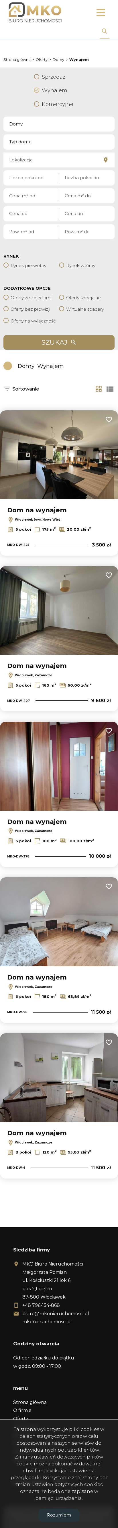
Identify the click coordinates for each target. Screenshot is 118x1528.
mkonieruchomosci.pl (47, 1321)
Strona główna (30, 1402)
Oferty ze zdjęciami (31, 297)
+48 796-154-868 (41, 1305)
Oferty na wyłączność (33, 321)
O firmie (22, 1410)
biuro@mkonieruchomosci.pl (55, 1313)
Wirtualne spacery (85, 309)
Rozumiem (59, 1515)
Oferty (20, 1418)
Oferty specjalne (83, 297)
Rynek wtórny (80, 265)
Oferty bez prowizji (30, 309)
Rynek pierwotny (28, 265)
